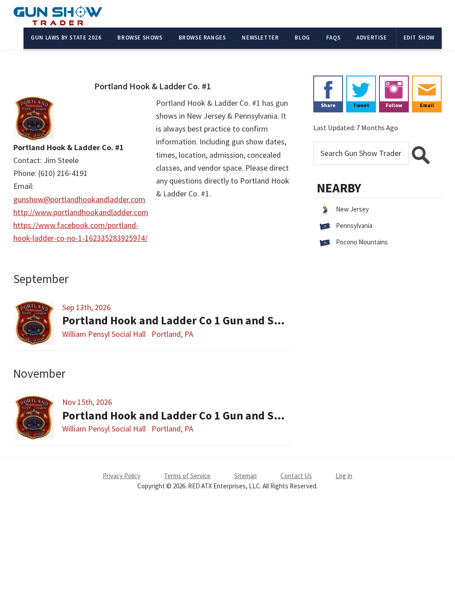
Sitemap (245, 475)
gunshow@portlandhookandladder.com (79, 199)
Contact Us (296, 475)
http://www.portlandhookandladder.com (80, 212)
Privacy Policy (121, 475)
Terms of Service (187, 475)
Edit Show (419, 37)
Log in (343, 475)
